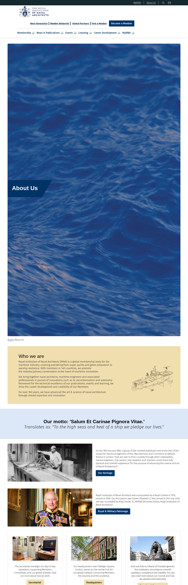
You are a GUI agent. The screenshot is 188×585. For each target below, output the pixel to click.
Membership (24, 32)
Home (11, 339)
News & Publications (48, 32)
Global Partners (80, 23)
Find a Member (99, 23)
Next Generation (39, 23)
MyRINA (126, 32)
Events (69, 32)
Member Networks (59, 23)
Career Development (105, 32)
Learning (83, 32)
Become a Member (121, 23)
